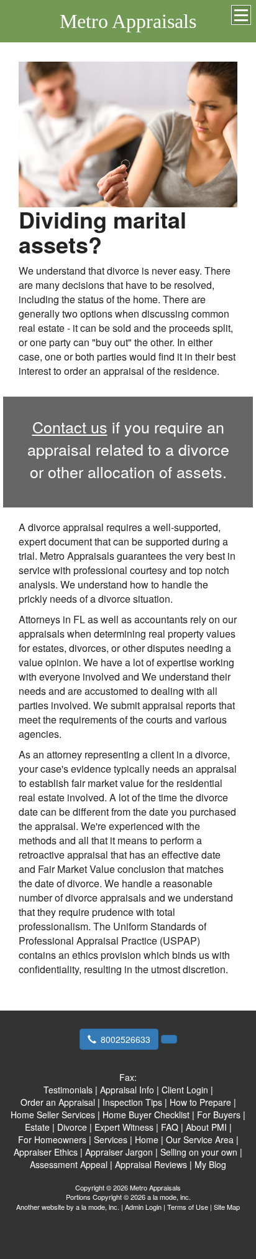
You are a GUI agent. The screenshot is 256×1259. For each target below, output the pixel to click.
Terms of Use (187, 1207)
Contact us (69, 426)
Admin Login (143, 1207)
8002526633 (125, 1039)
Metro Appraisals (128, 21)
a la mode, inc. (97, 1207)
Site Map (227, 1207)
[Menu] (241, 15)
